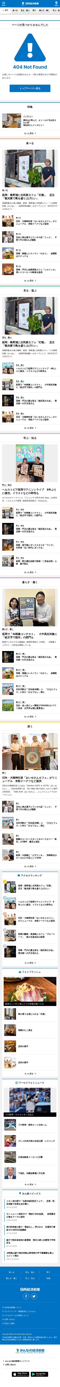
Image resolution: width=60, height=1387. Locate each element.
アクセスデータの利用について (16, 1315)
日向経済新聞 (30, 4)
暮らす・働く (44, 10)
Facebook (26, 1296)
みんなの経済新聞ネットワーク (30, 1351)
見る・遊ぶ (25, 10)
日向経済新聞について (13, 1307)
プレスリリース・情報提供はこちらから (20, 1311)
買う (34, 10)
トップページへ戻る (30, 88)
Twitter (34, 1296)
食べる (15, 10)
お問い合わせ (9, 1319)
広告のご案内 (9, 1323)
